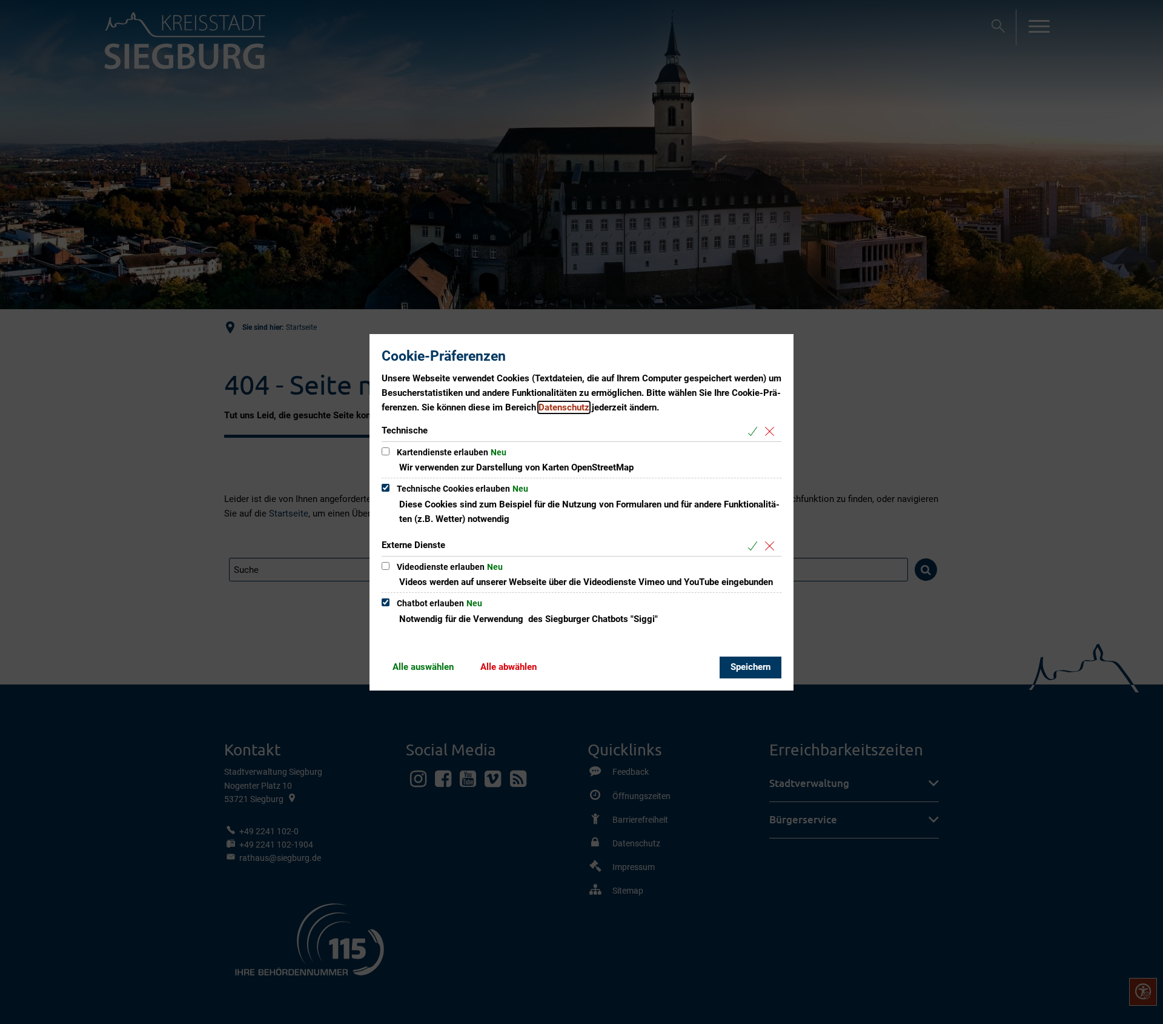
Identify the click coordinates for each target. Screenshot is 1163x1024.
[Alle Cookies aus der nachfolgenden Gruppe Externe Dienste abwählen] (772, 546)
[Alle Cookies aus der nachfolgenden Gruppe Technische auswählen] (755, 431)
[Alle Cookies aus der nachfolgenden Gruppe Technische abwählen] (772, 431)
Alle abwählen (508, 666)
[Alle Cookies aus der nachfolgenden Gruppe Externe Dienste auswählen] (755, 546)
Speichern (750, 666)
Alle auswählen (423, 666)
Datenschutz (563, 407)
